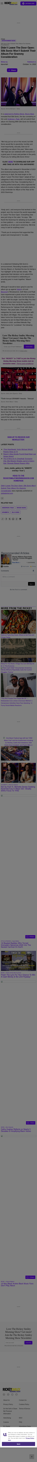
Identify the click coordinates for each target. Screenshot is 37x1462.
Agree (18, 1444)
